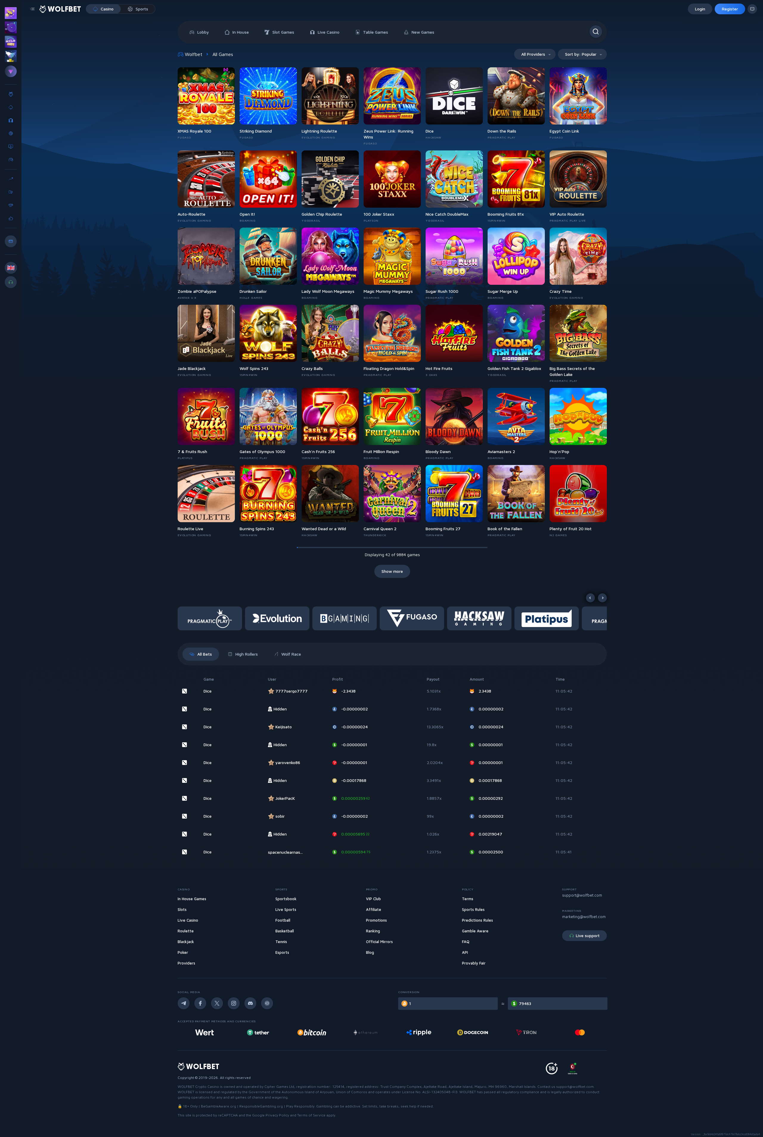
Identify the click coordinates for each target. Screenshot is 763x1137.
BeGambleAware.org (218, 1106)
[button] (211, 618)
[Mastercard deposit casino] (526, 1032)
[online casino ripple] (365, 1032)
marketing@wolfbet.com (584, 916)
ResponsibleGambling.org (261, 1106)
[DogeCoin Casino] (419, 1032)
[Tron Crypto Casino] (473, 1032)
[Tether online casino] (204, 1032)
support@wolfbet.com (582, 895)
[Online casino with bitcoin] (258, 1032)
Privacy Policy (277, 1115)
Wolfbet (193, 54)
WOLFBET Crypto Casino (198, 1086)
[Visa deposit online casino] (580, 1032)
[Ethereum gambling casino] (312, 1032)
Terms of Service (311, 1115)
